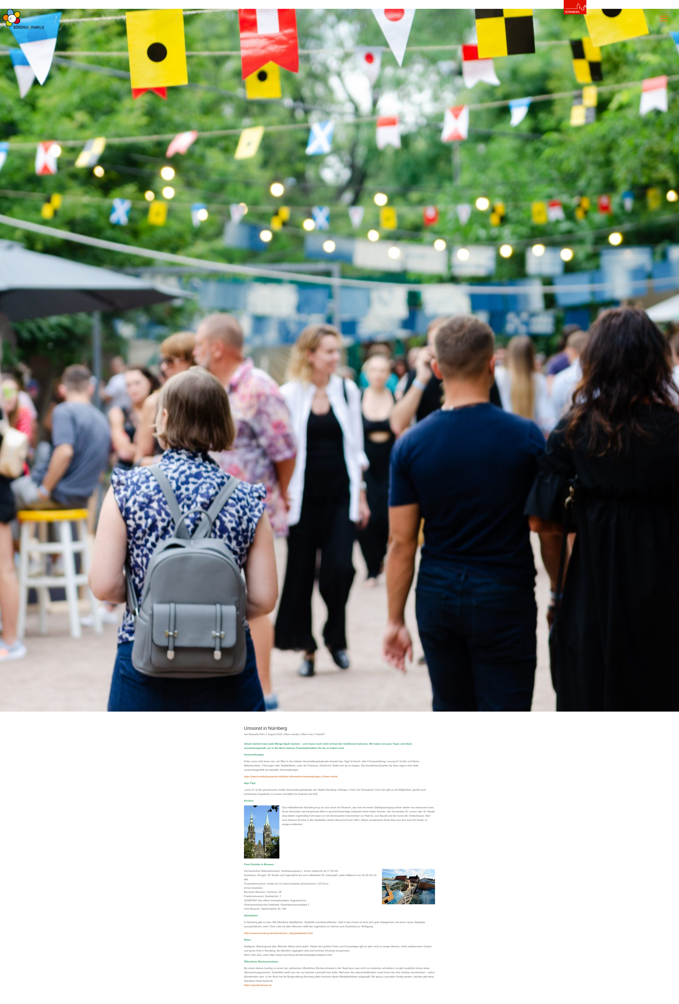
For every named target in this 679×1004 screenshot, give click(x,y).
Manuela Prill (256, 734)
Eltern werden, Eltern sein (298, 734)
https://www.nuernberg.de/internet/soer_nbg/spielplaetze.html (278, 933)
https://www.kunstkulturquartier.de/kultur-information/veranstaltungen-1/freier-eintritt (290, 776)
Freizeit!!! (320, 734)
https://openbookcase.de (258, 985)
